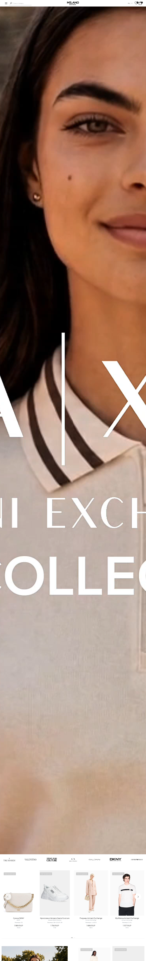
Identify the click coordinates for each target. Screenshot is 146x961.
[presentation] (8, 897)
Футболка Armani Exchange (127, 918)
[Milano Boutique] (73, 3)
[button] (11, 3)
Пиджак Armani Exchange (91, 918)
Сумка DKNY (18, 918)
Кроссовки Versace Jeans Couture (54, 918)
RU (129, 3)
